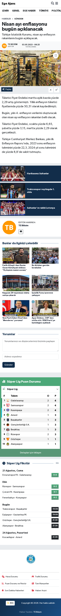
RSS (11, 603)
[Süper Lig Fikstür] (57, 463)
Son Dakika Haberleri (14, 590)
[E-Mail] (20, 231)
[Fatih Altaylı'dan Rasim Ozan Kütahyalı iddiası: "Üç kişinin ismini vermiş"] (15, 255)
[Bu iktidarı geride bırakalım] (45, 255)
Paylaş (8, 89)
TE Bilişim (37, 612)
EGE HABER (29, 11)
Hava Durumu (12, 577)
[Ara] (52, 3)
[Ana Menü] (56, 3)
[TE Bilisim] (9, 227)
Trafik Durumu (41, 577)
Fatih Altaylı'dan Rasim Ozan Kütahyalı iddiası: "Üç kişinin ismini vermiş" (14, 267)
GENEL (16, 11)
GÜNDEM (18, 19)
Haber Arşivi (41, 590)
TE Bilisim (23, 225)
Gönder (8, 365)
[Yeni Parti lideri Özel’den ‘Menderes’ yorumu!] (15, 308)
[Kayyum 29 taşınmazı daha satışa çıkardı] (15, 283)
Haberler (6, 19)
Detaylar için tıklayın (30, 453)
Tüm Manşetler (42, 584)
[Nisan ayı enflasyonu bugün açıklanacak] (30, 68)
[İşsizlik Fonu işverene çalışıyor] (45, 283)
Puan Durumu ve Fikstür (15, 584)
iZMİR (5, 11)
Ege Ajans (8, 3)
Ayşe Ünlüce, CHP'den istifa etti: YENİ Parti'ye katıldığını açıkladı (43, 320)
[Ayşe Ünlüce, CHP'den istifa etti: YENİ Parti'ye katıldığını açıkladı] (45, 308)
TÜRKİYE (43, 11)
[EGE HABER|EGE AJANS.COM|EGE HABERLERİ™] (30, 559)
